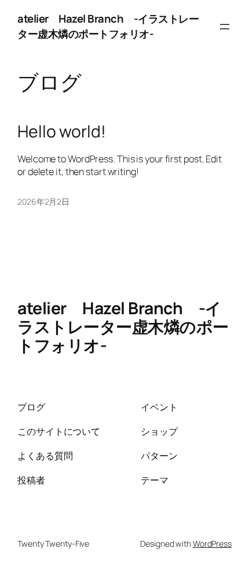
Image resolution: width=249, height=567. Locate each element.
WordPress (212, 543)
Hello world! (61, 131)
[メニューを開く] (225, 27)
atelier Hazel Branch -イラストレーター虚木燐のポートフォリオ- (108, 26)
